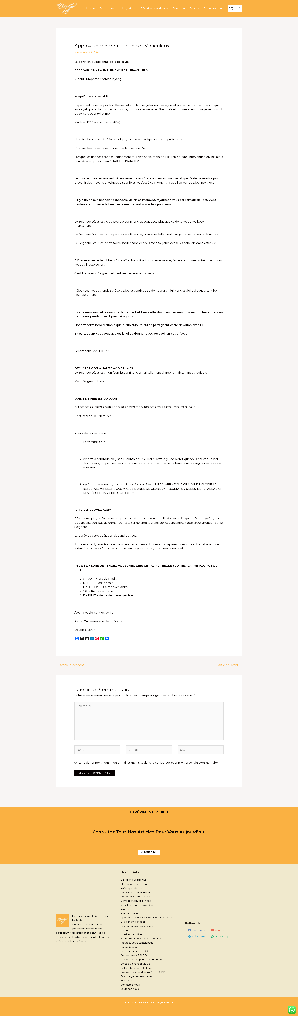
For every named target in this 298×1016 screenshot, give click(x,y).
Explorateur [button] (211, 8)
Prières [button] (177, 8)
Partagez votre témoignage (137, 942)
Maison (90, 8)
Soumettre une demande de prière (142, 938)
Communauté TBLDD (134, 955)
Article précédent (70, 665)
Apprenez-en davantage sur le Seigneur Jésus (148, 917)
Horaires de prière (131, 934)
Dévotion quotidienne (154, 8)
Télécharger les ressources (136, 976)
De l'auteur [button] (107, 8)
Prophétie (127, 909)
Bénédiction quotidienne (135, 892)
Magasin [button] (127, 8)
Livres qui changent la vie (135, 963)
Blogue (125, 930)
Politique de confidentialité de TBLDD (143, 972)
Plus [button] (192, 8)
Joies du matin (129, 913)
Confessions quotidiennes (136, 900)
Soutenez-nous (130, 988)
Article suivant (230, 665)
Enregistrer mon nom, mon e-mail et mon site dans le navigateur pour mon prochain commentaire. (148, 762)
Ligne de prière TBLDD (134, 951)
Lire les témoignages (133, 921)
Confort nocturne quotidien (137, 896)
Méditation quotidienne (134, 884)
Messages (126, 980)
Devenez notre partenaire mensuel (142, 959)
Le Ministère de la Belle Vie (136, 967)
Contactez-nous (130, 984)
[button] (235, 8)
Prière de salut (129, 946)
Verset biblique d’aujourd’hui (137, 904)
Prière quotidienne (132, 888)
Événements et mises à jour (137, 925)
